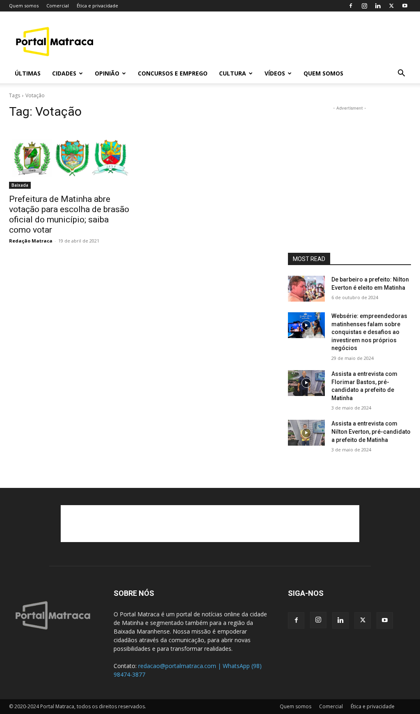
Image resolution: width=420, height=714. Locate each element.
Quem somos (24, 5)
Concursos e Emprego (173, 73)
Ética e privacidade (97, 5)
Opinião (107, 73)
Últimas (28, 73)
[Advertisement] (262, 41)
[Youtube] (405, 5)
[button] (401, 74)
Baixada (19, 185)
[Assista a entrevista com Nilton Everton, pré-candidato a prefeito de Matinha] (306, 433)
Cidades (64, 73)
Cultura (232, 73)
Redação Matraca (30, 241)
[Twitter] (391, 5)
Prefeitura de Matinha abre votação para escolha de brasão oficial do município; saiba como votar (69, 214)
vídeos (275, 73)
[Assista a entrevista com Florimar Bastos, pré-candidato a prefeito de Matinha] (306, 383)
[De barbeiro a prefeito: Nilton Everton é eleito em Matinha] (306, 289)
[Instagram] (364, 5)
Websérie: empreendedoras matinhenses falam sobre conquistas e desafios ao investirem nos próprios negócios (369, 332)
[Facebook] (351, 5)
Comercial (57, 5)
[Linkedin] (378, 5)
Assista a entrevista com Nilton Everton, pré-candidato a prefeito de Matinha (371, 431)
